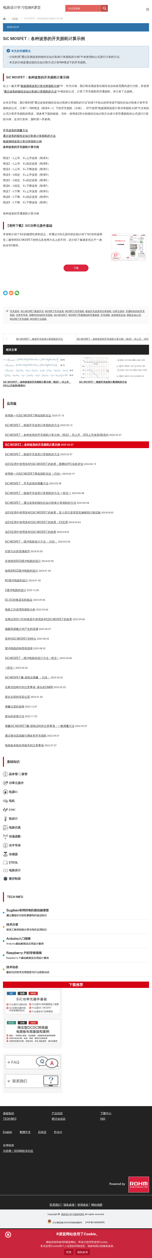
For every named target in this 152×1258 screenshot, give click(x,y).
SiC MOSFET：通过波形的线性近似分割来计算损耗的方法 (40, 502)
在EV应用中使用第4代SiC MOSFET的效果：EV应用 (36, 522)
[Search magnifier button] (104, 8)
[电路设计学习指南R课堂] (22, 7)
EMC (12, 809)
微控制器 (15, 878)
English (7, 1132)
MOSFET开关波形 (54, 311)
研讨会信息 (59, 1118)
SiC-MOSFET (60, 315)
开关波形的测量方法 (15, 130)
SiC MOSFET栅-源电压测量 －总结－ (27, 677)
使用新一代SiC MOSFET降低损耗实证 (28, 415)
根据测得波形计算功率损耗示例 (40, 86)
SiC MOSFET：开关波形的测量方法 (26, 483)
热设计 (13, 818)
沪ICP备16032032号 (95, 1222)
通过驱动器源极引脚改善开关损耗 (26, 735)
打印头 (13, 862)
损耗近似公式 (134, 315)
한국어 (58, 1132)
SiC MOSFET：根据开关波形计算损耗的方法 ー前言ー (38, 493)
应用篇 (11, 403)
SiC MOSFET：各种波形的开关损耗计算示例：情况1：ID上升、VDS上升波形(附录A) (112, 341)
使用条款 (82, 1204)
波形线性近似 (118, 315)
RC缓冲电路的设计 (16, 580)
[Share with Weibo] (11, 293)
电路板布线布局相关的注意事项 (24, 745)
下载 (76, 268)
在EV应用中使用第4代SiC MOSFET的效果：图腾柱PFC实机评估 (44, 464)
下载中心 (105, 1113)
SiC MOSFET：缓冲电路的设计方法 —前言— (32, 658)
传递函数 (15, 836)
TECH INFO (9, 1118)
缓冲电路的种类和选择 (19, 648)
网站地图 (96, 1204)
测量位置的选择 (14, 706)
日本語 (42, 1132)
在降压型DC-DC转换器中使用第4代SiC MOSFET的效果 (38, 619)
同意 (68, 1252)
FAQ (102, 1118)
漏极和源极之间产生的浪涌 (21, 628)
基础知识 (8, 1113)
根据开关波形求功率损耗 (98, 311)
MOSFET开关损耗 (19, 319)
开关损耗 (105, 315)
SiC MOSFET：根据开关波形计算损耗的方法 (39, 339)
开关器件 (14, 311)
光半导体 (15, 845)
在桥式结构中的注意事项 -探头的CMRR (29, 687)
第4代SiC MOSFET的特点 (20, 638)
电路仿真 (15, 827)
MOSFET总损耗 (38, 319)
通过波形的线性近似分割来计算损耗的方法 (30, 91)
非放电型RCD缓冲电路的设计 (23, 561)
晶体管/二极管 (18, 774)
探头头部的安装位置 (17, 696)
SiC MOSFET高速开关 (32, 311)
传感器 (13, 854)
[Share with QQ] (5, 293)
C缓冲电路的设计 (15, 590)
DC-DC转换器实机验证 (18, 599)
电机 (12, 800)
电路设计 (15, 870)
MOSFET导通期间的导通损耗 (83, 315)
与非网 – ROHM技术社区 (18, 1150)
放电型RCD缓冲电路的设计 (21, 570)
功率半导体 (22, 315)
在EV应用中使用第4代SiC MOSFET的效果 (30, 531)
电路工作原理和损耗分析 (20, 609)
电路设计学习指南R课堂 (72, 1214)
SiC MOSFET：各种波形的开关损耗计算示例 (32, 444)
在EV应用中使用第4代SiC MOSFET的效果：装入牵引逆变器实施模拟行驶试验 (53, 512)
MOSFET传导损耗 (74, 311)
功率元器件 (118, 311)
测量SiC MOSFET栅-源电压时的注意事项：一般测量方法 (39, 726)
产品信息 (57, 1113)
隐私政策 (69, 1204)
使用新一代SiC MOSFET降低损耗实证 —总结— (33, 473)
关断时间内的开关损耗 (41, 315)
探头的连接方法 (14, 716)
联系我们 (55, 1204)
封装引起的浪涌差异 (17, 551)
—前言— (10, 667)
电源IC (13, 791)
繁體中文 (25, 1132)
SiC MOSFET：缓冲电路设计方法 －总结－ (31, 541)
